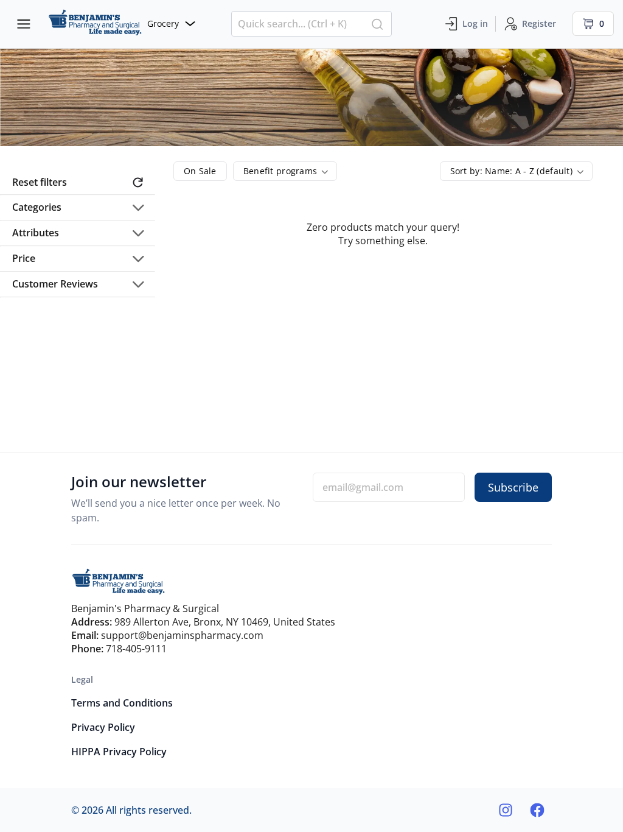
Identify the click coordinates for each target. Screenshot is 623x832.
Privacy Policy (103, 727)
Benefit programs (280, 171)
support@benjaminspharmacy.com (182, 635)
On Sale (200, 171)
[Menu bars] (23, 23)
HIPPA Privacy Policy (119, 751)
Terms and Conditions (122, 703)
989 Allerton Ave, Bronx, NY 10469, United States (224, 622)
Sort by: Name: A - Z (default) (511, 171)
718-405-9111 (136, 648)
